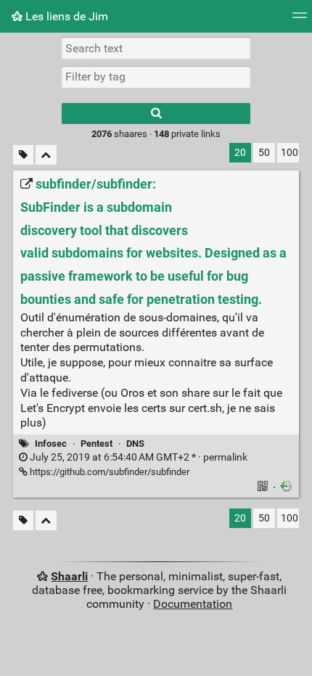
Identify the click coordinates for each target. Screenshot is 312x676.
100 (289, 153)
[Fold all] (46, 155)
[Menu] (299, 20)
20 (240, 153)
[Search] (156, 113)
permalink (137, 457)
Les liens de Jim (65, 16)
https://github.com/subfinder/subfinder (108, 471)
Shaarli (69, 576)
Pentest (96, 443)
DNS (135, 443)
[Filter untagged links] (23, 155)
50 (264, 153)
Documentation (192, 604)
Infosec (51, 443)
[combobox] (156, 77)
